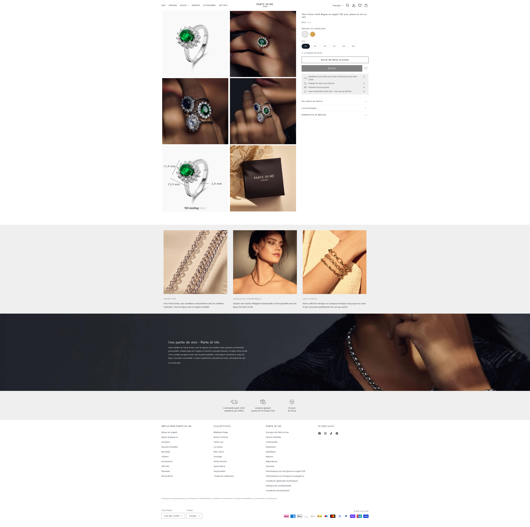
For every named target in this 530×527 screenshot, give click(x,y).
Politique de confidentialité (278, 485)
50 (307, 47)
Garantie (270, 466)
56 (335, 47)
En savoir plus (174, 363)
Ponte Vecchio (220, 461)
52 (316, 47)
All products (167, 476)
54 (326, 47)
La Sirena (218, 447)
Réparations (271, 461)
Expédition (271, 451)
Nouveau (165, 471)
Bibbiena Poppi (221, 432)
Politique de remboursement (173, 498)
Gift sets (165, 466)
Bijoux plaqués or (169, 437)
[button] (184, 5)
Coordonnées (260, 498)
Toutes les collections (224, 476)
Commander (272, 442)
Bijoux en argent (169, 432)
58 (345, 47)
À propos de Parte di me (277, 432)
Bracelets (165, 451)
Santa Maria (219, 466)
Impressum (272, 498)
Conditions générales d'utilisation (282, 481)
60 (354, 47)
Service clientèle (273, 437)
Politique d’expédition (243, 498)
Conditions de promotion (278, 490)
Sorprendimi (219, 471)
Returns (269, 456)
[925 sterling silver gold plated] (312, 34)
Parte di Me (364, 511)
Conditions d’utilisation (222, 498)
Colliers (165, 456)
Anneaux (165, 442)
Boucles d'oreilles (169, 447)
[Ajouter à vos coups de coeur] (366, 68)
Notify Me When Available (335, 60)
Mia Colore (219, 451)
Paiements (271, 447)
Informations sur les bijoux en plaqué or (285, 476)
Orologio (218, 456)
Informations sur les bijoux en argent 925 (285, 471)
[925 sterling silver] (305, 34)
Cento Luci (218, 442)
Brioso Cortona (221, 437)
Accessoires (166, 461)
